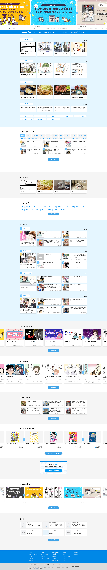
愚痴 (34, 206)
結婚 (50, 209)
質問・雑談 (62, 209)
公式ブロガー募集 (55, 560)
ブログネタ (54, 558)
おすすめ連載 (43, 556)
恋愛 (32, 209)
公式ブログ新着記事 (44, 554)
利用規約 (64, 552)
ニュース (66, 206)
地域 (67, 116)
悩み (45, 206)
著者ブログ (21, 447)
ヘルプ (64, 560)
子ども (55, 209)
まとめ (28, 206)
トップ (30, 552)
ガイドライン (65, 554)
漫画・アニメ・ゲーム (26, 119)
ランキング (35, 32)
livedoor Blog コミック (64, 32)
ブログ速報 (45, 32)
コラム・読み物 (80, 116)
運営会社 (76, 552)
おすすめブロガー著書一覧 (53, 453)
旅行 (78, 206)
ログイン (82, 32)
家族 (73, 206)
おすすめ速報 (31, 560)
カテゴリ (40, 32)
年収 (83, 206)
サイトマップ (65, 558)
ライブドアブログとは (33, 554)
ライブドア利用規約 (34, 568)
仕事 (40, 206)
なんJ (53, 119)
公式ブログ (50, 32)
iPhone (43, 209)
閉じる (75, 566)
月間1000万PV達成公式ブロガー (55, 553)
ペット (39, 116)
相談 (50, 206)
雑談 (23, 206)
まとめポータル (55, 32)
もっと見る (85, 40)
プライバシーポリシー (67, 556)
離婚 (27, 209)
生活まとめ (39, 119)
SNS (60, 206)
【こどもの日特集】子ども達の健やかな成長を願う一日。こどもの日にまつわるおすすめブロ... (52, 28)
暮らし (26, 116)
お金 (38, 209)
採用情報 (76, 554)
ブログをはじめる (74, 32)
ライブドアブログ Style (36, 26)
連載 (53, 116)
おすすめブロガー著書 (45, 558)
